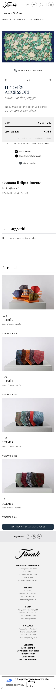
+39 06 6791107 (31, 613)
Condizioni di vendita (28, 650)
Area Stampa (28, 647)
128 (4, 315)
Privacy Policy (28, 653)
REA (23, 578)
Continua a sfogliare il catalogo (28, 527)
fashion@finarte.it (10, 188)
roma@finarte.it (30, 619)
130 (4, 438)
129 (4, 376)
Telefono (22, 594)
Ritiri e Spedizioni (28, 659)
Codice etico (28, 656)
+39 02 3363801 (31, 594)
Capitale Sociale (24, 581)
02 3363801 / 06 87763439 (15, 192)
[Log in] (41, 4)
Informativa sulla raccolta (18, 686)
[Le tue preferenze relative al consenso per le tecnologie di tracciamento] (14, 685)
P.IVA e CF (22, 575)
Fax (21, 597)
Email (22, 600)
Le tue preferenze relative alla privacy (31, 680)
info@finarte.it (30, 600)
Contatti (28, 644)
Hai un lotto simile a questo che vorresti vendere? (28, 143)
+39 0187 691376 (31, 632)
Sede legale (23, 569)
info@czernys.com (30, 638)
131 (4, 499)
